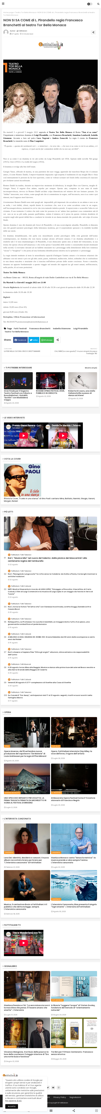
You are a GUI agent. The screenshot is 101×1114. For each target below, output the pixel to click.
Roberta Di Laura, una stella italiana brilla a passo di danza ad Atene (81, 393)
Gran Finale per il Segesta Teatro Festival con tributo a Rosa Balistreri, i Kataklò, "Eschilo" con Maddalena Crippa (18, 395)
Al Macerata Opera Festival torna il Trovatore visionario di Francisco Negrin (73, 799)
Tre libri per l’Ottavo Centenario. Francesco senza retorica (72, 1053)
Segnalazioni (75, 1097)
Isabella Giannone (62, 328)
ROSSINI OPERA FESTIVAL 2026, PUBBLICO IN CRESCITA (50, 392)
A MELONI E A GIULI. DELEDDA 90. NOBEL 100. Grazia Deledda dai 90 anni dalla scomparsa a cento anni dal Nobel (51, 638)
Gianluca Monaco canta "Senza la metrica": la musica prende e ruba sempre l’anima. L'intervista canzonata (73, 860)
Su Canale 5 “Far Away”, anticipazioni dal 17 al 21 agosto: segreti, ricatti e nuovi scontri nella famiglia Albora (50, 696)
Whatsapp (48, 340)
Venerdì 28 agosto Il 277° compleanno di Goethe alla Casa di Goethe (39, 682)
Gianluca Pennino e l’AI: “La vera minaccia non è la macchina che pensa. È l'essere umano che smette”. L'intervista (27, 1007)
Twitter (35, 340)
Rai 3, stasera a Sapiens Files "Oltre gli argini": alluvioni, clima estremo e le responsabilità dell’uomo (48, 653)
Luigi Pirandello (80, 328)
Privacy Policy (60, 1097)
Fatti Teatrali (20, 328)
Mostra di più (91, 368)
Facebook (22, 340)
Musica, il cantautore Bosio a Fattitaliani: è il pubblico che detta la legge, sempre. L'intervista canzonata (25, 906)
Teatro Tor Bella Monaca (25, 12)
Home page (8, 12)
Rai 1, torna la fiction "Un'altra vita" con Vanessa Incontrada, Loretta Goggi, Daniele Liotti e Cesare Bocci (49, 608)
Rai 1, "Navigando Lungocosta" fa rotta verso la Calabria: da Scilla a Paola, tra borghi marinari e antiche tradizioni (52, 575)
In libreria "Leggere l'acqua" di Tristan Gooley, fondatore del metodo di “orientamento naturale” (73, 1007)
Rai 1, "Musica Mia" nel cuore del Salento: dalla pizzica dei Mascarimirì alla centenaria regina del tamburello (47, 559)
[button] (98, 4)
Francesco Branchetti (39, 328)
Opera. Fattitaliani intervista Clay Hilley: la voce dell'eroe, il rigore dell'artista (71, 752)
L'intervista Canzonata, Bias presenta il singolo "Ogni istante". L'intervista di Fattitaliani (74, 905)
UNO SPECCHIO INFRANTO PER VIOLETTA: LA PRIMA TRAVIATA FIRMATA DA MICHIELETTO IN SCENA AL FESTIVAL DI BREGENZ (25, 800)
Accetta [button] (11, 1106)
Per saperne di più (13, 1100)
